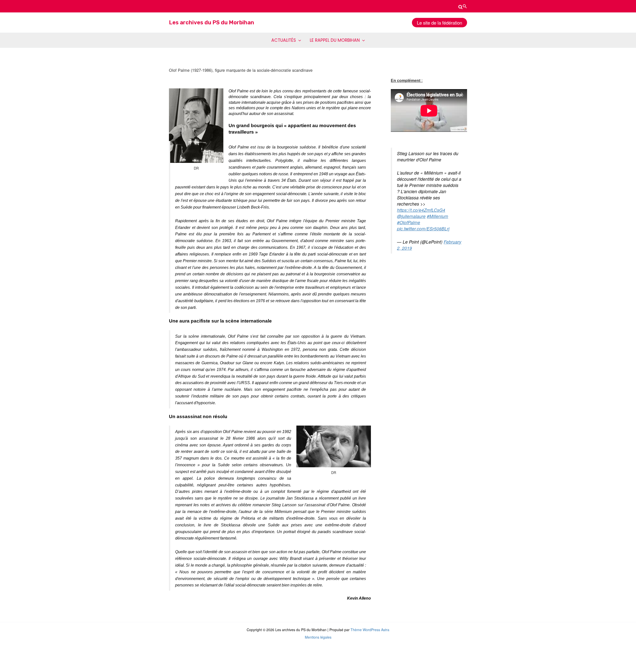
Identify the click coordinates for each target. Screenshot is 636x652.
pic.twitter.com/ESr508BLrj (423, 228)
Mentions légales (318, 637)
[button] (462, 6)
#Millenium (437, 216)
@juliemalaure (411, 216)
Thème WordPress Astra (370, 629)
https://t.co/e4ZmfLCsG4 (421, 210)
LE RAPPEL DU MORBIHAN (335, 40)
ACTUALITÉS (283, 40)
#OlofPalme (408, 222)
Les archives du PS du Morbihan (211, 22)
